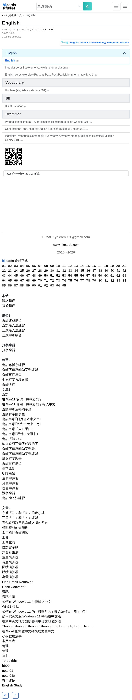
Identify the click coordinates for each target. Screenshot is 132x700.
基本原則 (8, 468)
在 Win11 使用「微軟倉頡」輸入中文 (29, 404)
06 (34, 266)
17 (100, 266)
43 (4, 275)
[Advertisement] (66, 204)
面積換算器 (10, 567)
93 (52, 285)
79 (94, 280)
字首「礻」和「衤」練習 (20, 517)
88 (22, 285)
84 (124, 280)
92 (46, 285)
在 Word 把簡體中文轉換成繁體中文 (28, 631)
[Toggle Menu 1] (116, 6)
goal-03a (8, 675)
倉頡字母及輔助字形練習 (20, 369)
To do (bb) (9, 660)
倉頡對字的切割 (13, 414)
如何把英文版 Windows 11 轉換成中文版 (31, 616)
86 (10, 285)
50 (46, 275)
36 (88, 270)
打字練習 (8, 350)
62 (118, 275)
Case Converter (13, 587)
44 (10, 275)
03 (16, 266)
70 (40, 280)
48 (34, 275)
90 (34, 285)
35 (82, 270)
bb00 (6, 665)
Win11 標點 (10, 606)
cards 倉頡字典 (15, 261)
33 (70, 270)
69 (34, 280)
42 (124, 270)
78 (88, 280)
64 (4, 280)
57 (88, 275)
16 (94, 266)
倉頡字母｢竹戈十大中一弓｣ (21, 424)
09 (52, 266)
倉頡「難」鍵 (12, 439)
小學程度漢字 (12, 636)
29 (46, 270)
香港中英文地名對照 (16, 621)
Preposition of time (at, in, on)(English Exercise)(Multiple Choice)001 (48, 121)
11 (64, 266)
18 (106, 266)
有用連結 (8, 680)
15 (88, 266)
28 (40, 270)
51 (52, 275)
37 (94, 270)
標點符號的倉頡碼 (15, 527)
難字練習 (8, 493)
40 (112, 270)
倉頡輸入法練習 (13, 325)
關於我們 (8, 305)
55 (76, 275)
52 (58, 275)
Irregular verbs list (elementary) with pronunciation (37, 67)
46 (22, 275)
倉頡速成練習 (12, 320)
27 (34, 270)
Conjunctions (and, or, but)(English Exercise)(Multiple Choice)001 (46, 128)
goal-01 (7, 670)
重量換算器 (10, 557)
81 (106, 280)
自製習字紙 (10, 547)
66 (16, 280)
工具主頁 (8, 542)
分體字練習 (10, 483)
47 (28, 275)
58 (94, 275)
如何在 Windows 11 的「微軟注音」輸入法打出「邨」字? (44, 611)
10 (58, 266)
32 (64, 270)
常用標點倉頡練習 (15, 532)
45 (16, 275)
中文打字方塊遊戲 (15, 379)
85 (4, 285)
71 (46, 280)
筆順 (5, 656)
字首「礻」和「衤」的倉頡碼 (23, 513)
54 (70, 275)
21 (124, 266)
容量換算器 (10, 577)
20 (118, 266)
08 (46, 266)
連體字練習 (10, 478)
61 (112, 275)
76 (76, 280)
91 (40, 285)
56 (82, 275)
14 (82, 266)
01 (4, 266)
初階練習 (8, 473)
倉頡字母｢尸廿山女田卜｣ (20, 434)
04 (22, 266)
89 (28, 285)
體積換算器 (10, 572)
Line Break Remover (17, 582)
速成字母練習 (12, 335)
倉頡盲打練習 (12, 374)
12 (70, 266)
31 (58, 270)
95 (64, 285)
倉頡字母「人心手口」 (18, 429)
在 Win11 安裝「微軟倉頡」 (22, 399)
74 (64, 280)
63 (124, 275)
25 (22, 270)
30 (52, 270)
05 (28, 266)
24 (16, 270)
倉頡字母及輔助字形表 (18, 448)
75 (70, 280)
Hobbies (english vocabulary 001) (27, 90)
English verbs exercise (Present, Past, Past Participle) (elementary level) (51, 74)
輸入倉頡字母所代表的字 (20, 443)
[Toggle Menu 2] (125, 6)
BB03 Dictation (15, 106)
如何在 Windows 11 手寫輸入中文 (26, 601)
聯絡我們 (8, 300)
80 (100, 280)
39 (106, 270)
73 (58, 280)
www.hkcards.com (66, 244)
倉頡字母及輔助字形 (16, 409)
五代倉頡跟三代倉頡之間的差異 (25, 522)
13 (76, 266)
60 (106, 275)
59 (100, 275)
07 (40, 266)
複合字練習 (10, 488)
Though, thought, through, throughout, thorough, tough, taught (47, 626)
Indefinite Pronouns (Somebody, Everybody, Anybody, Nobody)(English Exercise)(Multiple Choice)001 (59, 137)
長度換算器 (10, 562)
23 (10, 270)
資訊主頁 (8, 596)
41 (118, 270)
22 (4, 270)
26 (28, 270)
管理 (5, 651)
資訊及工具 (15, 15)
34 (76, 270)
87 (16, 285)
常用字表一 (10, 641)
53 (64, 275)
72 (52, 280)
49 (40, 275)
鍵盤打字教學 (12, 458)
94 (58, 285)
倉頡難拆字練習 (13, 365)
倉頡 (5, 394)
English (11, 23)
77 (82, 280)
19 (112, 266)
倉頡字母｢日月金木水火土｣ (21, 419)
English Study (12, 685)
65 (10, 280)
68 (28, 280)
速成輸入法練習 (13, 330)
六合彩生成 (10, 552)
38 (100, 270)
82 (112, 280)
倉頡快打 (8, 384)
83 (118, 280)
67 (22, 280)
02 (10, 266)
